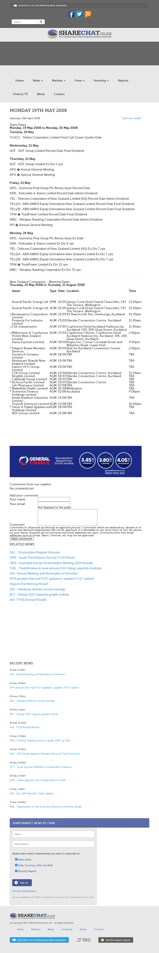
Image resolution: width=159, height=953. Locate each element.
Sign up (24, 882)
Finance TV (20, 94)
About (41, 94)
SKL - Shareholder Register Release (35, 552)
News (37, 80)
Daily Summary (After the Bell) (35, 865)
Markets (57, 80)
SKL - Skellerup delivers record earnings (37, 589)
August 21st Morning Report (29, 584)
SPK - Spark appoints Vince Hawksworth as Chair (38, 780)
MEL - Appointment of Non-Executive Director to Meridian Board (45, 806)
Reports (123, 80)
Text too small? (132, 118)
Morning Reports (27, 871)
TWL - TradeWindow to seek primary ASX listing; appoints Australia (56, 568)
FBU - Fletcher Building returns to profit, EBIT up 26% (40, 740)
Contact (59, 94)
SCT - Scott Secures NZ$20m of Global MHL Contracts (41, 767)
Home (20, 80)
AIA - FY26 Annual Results (28, 599)
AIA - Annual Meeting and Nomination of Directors (44, 573)
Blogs (51, 929)
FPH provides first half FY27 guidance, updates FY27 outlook (52, 578)
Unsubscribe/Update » (24, 891)
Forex (78, 80)
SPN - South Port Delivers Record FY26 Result (42, 557)
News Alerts (24, 859)
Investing (100, 80)
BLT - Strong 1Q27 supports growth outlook (39, 594)
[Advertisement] (76, 433)
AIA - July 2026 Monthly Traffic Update (31, 793)
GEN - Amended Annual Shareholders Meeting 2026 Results (51, 563)
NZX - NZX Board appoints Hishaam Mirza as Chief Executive (45, 753)
